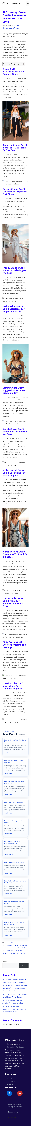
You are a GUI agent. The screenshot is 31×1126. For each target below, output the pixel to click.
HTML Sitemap (13, 1084)
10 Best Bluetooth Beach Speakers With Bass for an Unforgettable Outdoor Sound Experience (14, 988)
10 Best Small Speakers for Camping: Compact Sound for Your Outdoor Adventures (14, 1009)
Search (4, 962)
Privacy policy (13, 1112)
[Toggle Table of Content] (21, 64)
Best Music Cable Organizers (13, 802)
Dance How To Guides (15, 1047)
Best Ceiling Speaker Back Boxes (14, 862)
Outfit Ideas (9, 942)
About (9, 1078)
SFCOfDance (13, 3)
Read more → (8, 753)
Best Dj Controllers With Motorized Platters (12, 842)
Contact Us (11, 1081)
